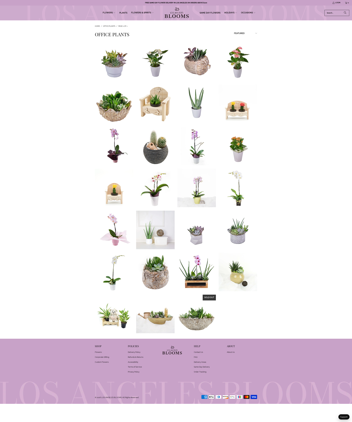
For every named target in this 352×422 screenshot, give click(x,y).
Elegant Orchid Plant (114, 146)
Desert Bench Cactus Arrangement (238, 104)
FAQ (195, 357)
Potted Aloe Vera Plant (155, 230)
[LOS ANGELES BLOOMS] (177, 13)
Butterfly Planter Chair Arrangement (155, 104)
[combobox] (336, 13)
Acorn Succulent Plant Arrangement (196, 62)
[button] (109, 13)
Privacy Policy (133, 372)
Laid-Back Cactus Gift (114, 188)
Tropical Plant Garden (155, 314)
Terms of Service (135, 367)
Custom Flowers (102, 362)
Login (337, 3)
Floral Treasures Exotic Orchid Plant (196, 146)
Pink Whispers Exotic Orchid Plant (114, 230)
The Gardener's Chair (114, 314)
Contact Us (198, 352)
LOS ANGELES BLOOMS (111, 397)
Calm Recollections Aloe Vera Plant (196, 104)
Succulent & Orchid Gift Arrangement (196, 272)
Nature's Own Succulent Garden (196, 314)
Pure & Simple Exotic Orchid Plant (114, 272)
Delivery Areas (200, 362)
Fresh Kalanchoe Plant (238, 146)
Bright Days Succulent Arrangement (114, 104)
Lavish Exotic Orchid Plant (155, 188)
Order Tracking (200, 372)
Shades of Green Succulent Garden (155, 272)
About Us (231, 352)
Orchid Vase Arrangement (196, 188)
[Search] (345, 13)
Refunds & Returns (135, 357)
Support (344, 417)
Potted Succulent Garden (238, 230)
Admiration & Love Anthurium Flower (155, 62)
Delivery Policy (134, 352)
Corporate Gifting (102, 357)
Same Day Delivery (202, 367)
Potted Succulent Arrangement (196, 230)
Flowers (98, 352)
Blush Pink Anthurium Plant (238, 62)
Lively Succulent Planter (114, 62)
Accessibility (133, 362)
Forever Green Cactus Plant (155, 146)
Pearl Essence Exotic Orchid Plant (238, 188)
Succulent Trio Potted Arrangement (238, 272)
